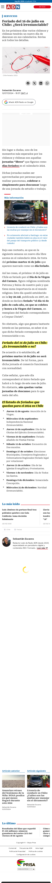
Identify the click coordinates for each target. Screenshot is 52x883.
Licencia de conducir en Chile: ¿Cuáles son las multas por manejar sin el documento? (38, 795)
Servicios (10, 16)
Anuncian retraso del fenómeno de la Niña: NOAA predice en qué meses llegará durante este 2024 (13, 796)
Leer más (41, 548)
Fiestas (19, 530)
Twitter (34, 83)
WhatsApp (47, 83)
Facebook (28, 83)
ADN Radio (13, 6)
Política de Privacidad (17, 851)
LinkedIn (40, 83)
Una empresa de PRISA (26, 862)
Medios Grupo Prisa (26, 869)
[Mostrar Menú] (2, 6)
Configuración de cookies (26, 854)
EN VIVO (42, 7)
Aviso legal (39, 848)
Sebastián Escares (11, 90)
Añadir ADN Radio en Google (21, 102)
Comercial (12, 848)
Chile (8, 530)
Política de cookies (36, 851)
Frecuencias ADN (26, 848)
